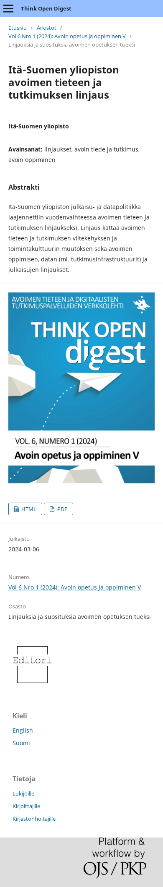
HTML (28, 509)
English (23, 730)
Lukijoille (23, 793)
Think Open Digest (46, 8)
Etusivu (17, 27)
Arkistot (46, 27)
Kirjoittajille (26, 806)
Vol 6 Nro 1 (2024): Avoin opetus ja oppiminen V (67, 36)
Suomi (21, 743)
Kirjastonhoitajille (34, 818)
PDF (61, 509)
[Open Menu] (8, 8)
